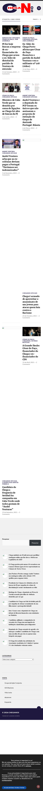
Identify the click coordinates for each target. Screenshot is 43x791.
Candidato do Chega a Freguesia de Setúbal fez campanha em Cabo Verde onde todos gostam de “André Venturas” (11, 498)
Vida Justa (8, 692)
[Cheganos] (21, 8)
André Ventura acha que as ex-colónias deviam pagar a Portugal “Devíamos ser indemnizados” (11, 163)
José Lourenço (28, 41)
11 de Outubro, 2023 (9, 72)
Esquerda (8, 702)
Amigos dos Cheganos (11, 38)
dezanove (8, 697)
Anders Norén (14, 716)
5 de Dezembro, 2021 (9, 173)
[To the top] (39, 708)
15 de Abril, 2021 (28, 362)
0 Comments (29, 70)
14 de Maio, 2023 (28, 69)
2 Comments (29, 363)
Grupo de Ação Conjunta (13, 683)
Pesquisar (5, 539)
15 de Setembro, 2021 (9, 512)
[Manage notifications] (38, 786)
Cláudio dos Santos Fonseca (10, 483)
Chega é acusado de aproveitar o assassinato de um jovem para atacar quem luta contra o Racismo (31, 304)
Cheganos (26, 341)
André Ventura (28, 95)
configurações (7, 780)
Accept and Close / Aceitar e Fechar (14, 787)
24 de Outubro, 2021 (29, 316)
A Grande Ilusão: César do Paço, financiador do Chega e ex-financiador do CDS (31, 352)
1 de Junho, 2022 (8, 117)
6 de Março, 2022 (28, 128)
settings (28, 766)
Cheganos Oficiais (29, 39)
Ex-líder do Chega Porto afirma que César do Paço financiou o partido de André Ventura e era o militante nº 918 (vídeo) (31, 55)
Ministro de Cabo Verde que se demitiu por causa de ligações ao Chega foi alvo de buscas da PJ (11, 107)
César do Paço (8, 39)
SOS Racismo (9, 688)
